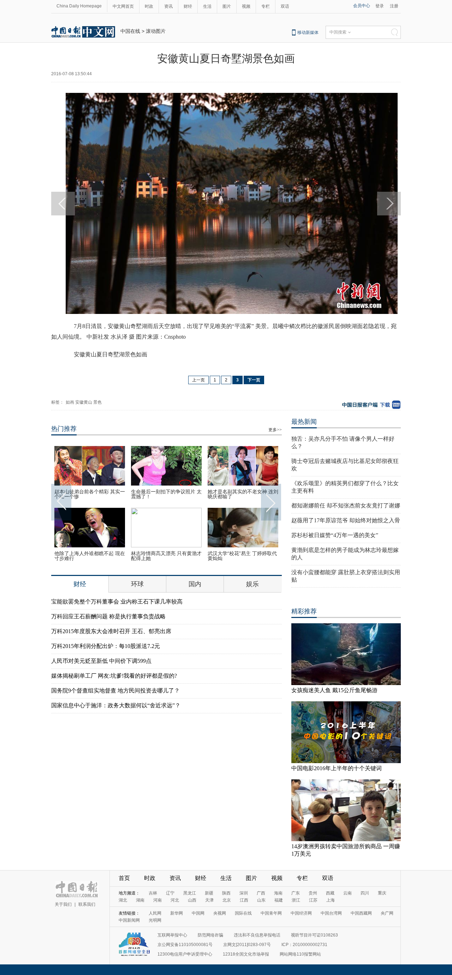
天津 (209, 900)
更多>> (275, 429)
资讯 (168, 6)
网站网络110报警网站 (300, 954)
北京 (226, 900)
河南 (157, 900)
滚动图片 (156, 31)
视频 (246, 6)
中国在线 (130, 31)
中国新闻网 (129, 920)
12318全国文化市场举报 (246, 954)
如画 (70, 402)
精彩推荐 (304, 611)
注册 (394, 6)
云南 (347, 893)
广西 (261, 893)
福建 (278, 900)
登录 (379, 6)
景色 (97, 402)
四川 (365, 893)
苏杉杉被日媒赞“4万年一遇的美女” (334, 535)
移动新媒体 (308, 32)
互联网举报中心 (172, 935)
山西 (192, 900)
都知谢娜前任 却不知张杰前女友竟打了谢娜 (345, 506)
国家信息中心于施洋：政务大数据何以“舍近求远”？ (115, 705)
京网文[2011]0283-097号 (247, 944)
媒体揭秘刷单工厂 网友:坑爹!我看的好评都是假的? (114, 676)
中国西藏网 (361, 913)
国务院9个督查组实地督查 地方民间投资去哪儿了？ (115, 691)
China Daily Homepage (79, 6)
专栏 (265, 6)
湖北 (123, 900)
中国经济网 (301, 913)
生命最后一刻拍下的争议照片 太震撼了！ (166, 494)
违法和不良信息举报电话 (257, 935)
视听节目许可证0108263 (314, 935)
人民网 (155, 913)
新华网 (176, 913)
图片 (226, 6)
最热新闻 (304, 421)
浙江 (296, 900)
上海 (330, 900)
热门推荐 (64, 428)
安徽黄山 (83, 402)
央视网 (219, 913)
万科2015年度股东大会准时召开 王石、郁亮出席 (111, 631)
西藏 (330, 893)
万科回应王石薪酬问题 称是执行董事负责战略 (108, 616)
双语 (285, 6)
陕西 (226, 893)
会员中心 (361, 5)
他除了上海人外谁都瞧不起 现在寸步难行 (89, 556)
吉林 (153, 893)
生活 (207, 6)
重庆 (382, 893)
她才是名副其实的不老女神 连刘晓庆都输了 (243, 494)
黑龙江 (189, 893)
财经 (188, 6)
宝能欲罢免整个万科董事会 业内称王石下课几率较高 (117, 602)
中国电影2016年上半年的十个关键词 (336, 768)
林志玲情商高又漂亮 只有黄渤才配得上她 (166, 556)
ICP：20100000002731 (304, 944)
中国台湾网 (331, 913)
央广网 (387, 913)
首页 (124, 878)
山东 (261, 900)
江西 (244, 900)
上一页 (198, 379)
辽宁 (170, 893)
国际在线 (243, 913)
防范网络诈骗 (210, 935)
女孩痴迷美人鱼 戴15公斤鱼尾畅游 (334, 690)
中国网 (198, 913)
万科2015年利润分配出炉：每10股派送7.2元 (105, 646)
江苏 (313, 900)
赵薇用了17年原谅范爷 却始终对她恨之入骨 (345, 520)
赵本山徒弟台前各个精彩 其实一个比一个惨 (89, 494)
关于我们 (63, 904)
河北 (175, 900)
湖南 (140, 900)
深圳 (243, 893)
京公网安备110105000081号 (185, 944)
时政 (149, 6)
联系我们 (86, 904)
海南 (278, 893)
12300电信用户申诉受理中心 (184, 954)
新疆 (209, 893)
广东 (295, 893)
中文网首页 (123, 6)
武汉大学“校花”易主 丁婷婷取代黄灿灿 (242, 556)
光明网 (155, 920)
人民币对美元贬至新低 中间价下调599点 (101, 661)
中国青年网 (271, 913)
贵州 (313, 893)
